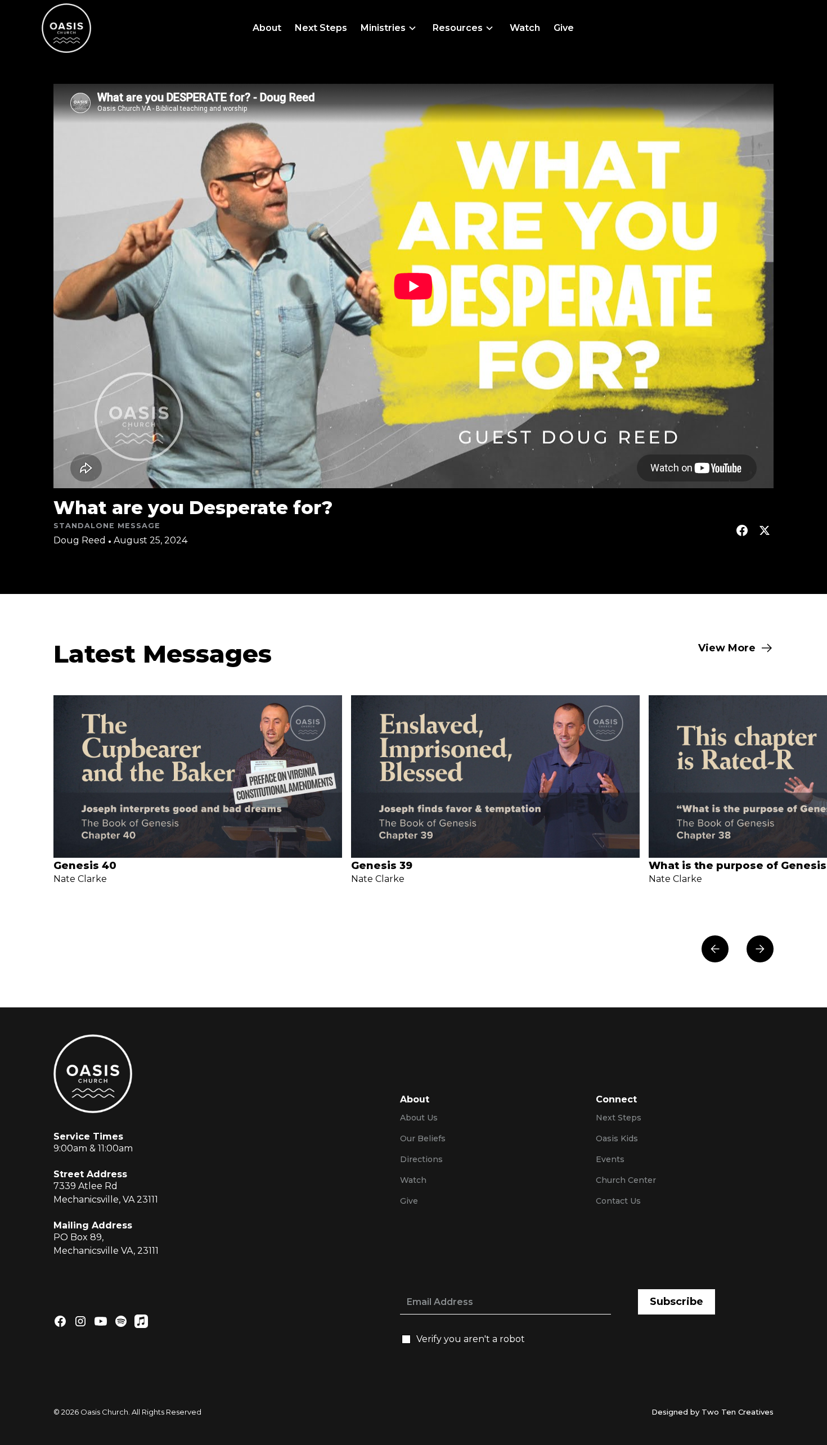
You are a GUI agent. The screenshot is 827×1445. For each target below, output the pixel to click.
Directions (421, 1159)
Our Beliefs (423, 1138)
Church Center (626, 1180)
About (267, 27)
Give (564, 27)
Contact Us (618, 1201)
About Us (419, 1118)
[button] (390, 28)
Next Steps (321, 27)
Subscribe (676, 1301)
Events (610, 1159)
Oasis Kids (617, 1138)
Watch (525, 27)
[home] (66, 28)
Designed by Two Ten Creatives (712, 1411)
